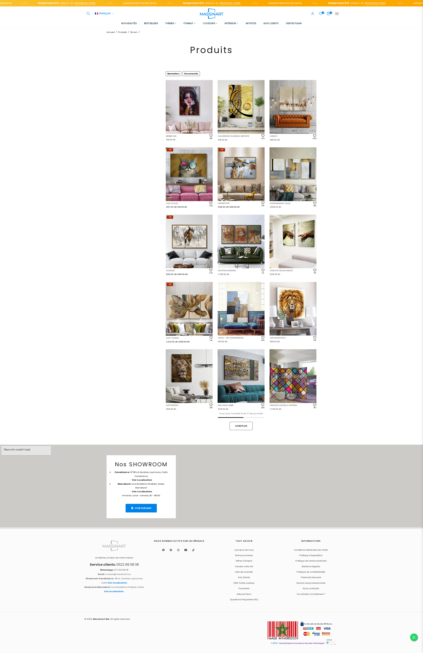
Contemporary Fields (280, 203)
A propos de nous (244, 549)
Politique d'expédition (311, 555)
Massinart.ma (101, 619)
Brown (134, 32)
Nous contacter (311, 588)
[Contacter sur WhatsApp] (414, 637)
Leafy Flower (172, 338)
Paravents (244, 588)
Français (103, 13)
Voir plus (241, 426)
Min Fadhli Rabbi (225, 405)
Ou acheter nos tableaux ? (311, 594)
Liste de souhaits (244, 571)
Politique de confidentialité (311, 571)
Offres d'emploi (244, 560)
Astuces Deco (244, 594)
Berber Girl (171, 136)
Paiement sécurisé (311, 577)
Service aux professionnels (310, 583)
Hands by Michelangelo (281, 270)
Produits (122, 32)
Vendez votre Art (244, 566)
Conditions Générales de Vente (311, 549)
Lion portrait (172, 405)
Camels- (274, 136)
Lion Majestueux (278, 338)
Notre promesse (244, 555)
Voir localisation (117, 582)
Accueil (111, 32)
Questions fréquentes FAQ (244, 599)
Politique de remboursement (311, 560)
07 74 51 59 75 (114, 569)
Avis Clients (244, 577)
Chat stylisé (172, 203)
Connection (224, 203)
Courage (170, 270)
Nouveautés (191, 73)
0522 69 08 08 (114, 564)
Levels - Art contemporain (230, 338)
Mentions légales (311, 566)
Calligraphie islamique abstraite (233, 136)
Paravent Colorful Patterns (283, 405)
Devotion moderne (227, 270)
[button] (88, 13)
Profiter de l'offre (68, 3)
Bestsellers (173, 73)
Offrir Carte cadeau (243, 583)
